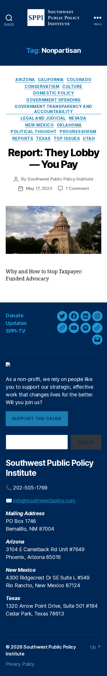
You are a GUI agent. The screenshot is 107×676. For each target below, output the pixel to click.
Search (86, 442)
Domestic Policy (53, 93)
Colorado (79, 79)
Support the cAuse (37, 418)
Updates (16, 323)
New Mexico (39, 125)
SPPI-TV (15, 331)
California (51, 79)
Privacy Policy (20, 664)
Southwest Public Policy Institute (60, 179)
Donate (14, 315)
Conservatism (42, 86)
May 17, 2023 (39, 188)
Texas (43, 138)
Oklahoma (69, 125)
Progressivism (78, 131)
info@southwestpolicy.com (44, 501)
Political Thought (34, 131)
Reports (22, 138)
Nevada (77, 118)
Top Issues (67, 138)
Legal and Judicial (43, 118)
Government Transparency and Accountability (53, 109)
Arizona (25, 79)
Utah (89, 138)
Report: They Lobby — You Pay (53, 158)
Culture (72, 86)
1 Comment (77, 188)
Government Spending (53, 99)
